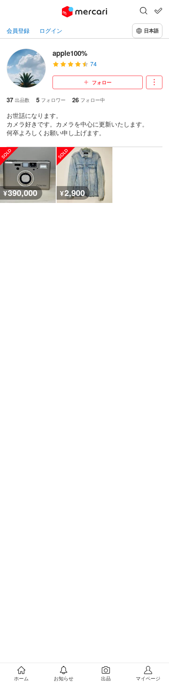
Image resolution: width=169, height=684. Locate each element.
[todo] (158, 11)
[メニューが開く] (154, 82)
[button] (143, 11)
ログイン (50, 31)
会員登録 (18, 31)
